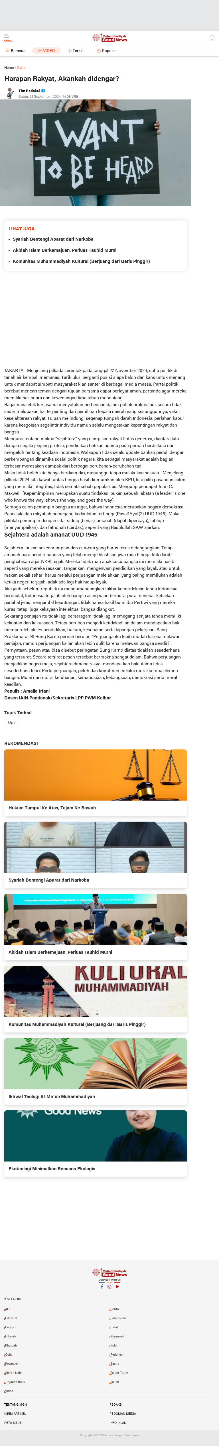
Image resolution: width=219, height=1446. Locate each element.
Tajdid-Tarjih (119, 1373)
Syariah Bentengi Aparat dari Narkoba (53, 239)
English (10, 1327)
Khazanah (117, 1336)
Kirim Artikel (15, 1414)
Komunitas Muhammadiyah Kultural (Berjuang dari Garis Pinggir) (81, 261)
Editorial (11, 1318)
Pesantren (12, 1364)
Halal (114, 1327)
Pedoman (116, 1354)
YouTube (117, 1294)
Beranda (18, 51)
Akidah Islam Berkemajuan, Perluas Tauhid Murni (64, 250)
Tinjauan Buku (15, 1382)
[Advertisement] (109, 14)
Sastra (114, 1364)
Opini (12, 723)
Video (49, 51)
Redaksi (116, 1404)
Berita (114, 1309)
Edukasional (118, 1318)
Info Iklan (118, 1423)
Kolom (114, 1345)
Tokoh (114, 1382)
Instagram (109, 1294)
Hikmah (10, 1336)
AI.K (8, 1309)
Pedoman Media (123, 1414)
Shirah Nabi (13, 1373)
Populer (109, 51)
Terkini (78, 51)
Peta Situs (13, 1423)
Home (9, 68)
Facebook (102, 1294)
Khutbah (11, 1345)
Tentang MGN (15, 1404)
